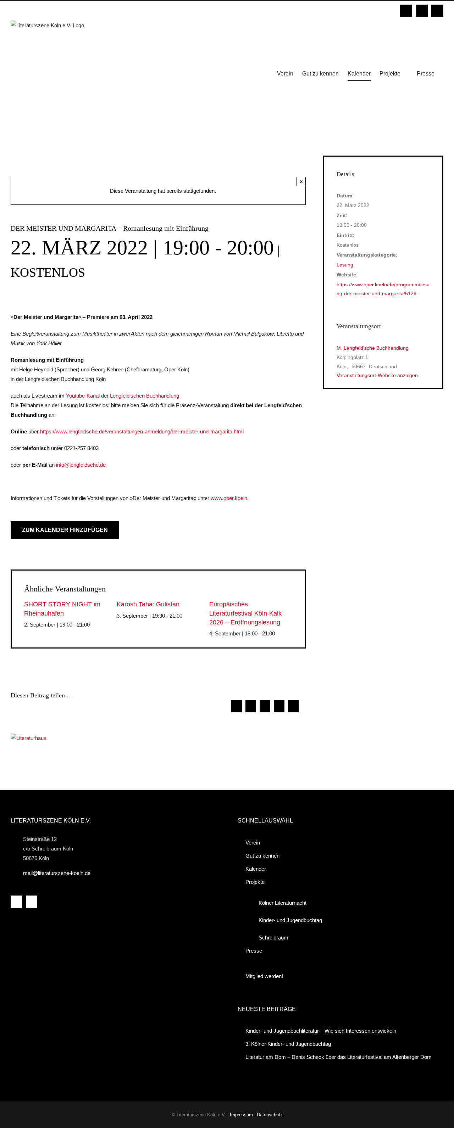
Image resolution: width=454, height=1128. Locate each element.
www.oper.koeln (229, 498)
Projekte (255, 882)
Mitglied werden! (264, 976)
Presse (253, 951)
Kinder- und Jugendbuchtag (290, 920)
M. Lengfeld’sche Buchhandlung (373, 348)
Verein (252, 843)
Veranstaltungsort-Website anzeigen (377, 375)
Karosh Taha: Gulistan (148, 604)
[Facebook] (16, 902)
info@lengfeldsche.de (81, 465)
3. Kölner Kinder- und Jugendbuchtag (288, 1044)
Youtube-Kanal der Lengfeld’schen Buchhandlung (122, 396)
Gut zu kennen (262, 856)
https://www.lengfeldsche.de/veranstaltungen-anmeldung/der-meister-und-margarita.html (142, 431)
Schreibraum (273, 938)
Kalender (255, 869)
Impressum (241, 1114)
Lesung (345, 265)
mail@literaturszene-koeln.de (56, 873)
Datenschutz (270, 1114)
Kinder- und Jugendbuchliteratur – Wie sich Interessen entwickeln (320, 1031)
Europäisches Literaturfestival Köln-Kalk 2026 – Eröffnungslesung (245, 613)
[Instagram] (31, 902)
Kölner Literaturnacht (282, 903)
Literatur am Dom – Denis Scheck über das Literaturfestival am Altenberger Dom (338, 1057)
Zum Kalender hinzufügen (65, 530)
